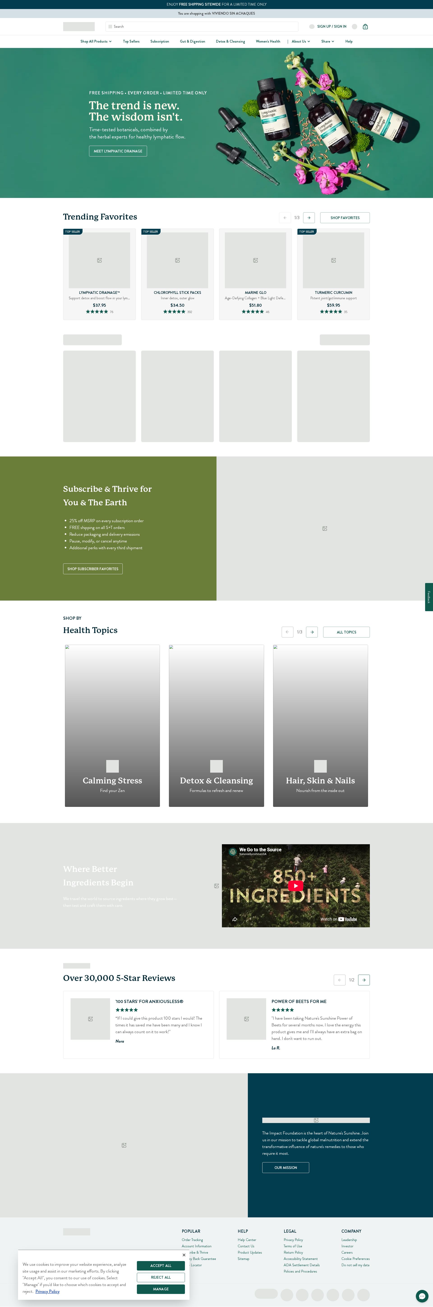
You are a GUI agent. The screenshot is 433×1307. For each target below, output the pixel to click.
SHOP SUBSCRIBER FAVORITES (92, 569)
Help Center (247, 1239)
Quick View (108, 318)
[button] (422, 1296)
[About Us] (308, 41)
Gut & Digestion (192, 41)
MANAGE (161, 1289)
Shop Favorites (345, 217)
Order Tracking (192, 1239)
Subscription (159, 41)
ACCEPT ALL (161, 1265)
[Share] (332, 41)
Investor (347, 1246)
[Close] (184, 1255)
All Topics (346, 632)
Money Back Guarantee (199, 1258)
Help (348, 41)
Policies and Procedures (300, 1271)
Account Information (197, 1246)
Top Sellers (131, 41)
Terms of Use (293, 1246)
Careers (347, 1252)
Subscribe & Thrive (195, 1252)
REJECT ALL (161, 1277)
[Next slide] (309, 217)
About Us (299, 41)
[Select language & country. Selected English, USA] (354, 26)
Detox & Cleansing (230, 41)
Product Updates (250, 1252)
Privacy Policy (293, 1239)
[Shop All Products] (110, 41)
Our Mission (285, 1167)
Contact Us (246, 1246)
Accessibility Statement (301, 1258)
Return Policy (293, 1252)
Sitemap (243, 1258)
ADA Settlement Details (302, 1265)
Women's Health (268, 41)
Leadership (349, 1239)
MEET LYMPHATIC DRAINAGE (118, 151)
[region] (103, 1275)
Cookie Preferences (355, 1258)
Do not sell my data (355, 1265)
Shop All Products (94, 41)
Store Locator (192, 1265)
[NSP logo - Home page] (79, 26)
